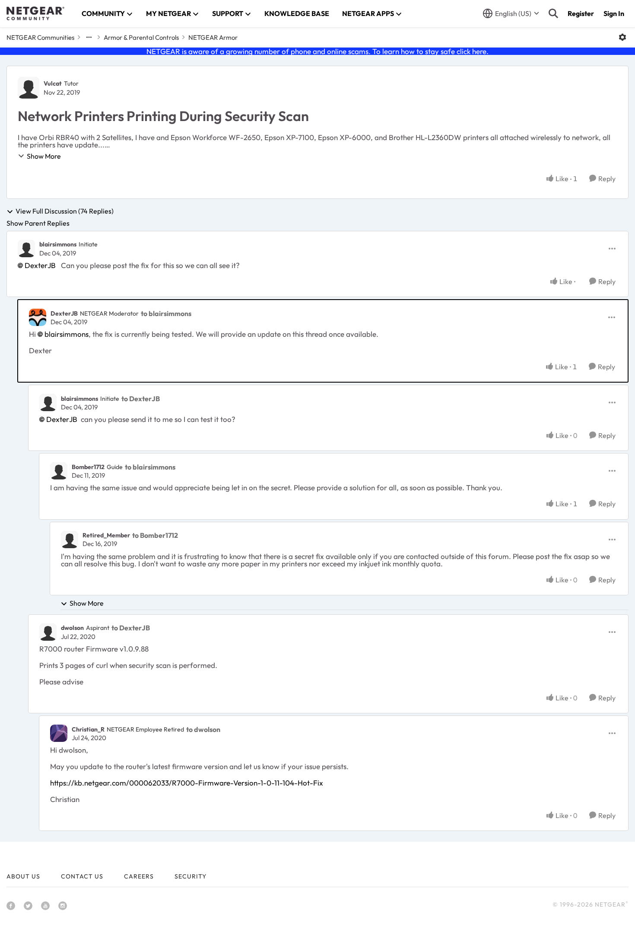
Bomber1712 (88, 467)
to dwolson (203, 729)
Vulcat (53, 83)
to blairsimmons (166, 313)
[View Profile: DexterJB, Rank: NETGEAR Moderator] (37, 317)
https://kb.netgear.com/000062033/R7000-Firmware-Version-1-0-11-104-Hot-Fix (186, 782)
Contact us (82, 876)
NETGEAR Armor (213, 37)
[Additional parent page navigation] (89, 37)
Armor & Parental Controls (141, 37)
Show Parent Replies (38, 223)
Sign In (613, 13)
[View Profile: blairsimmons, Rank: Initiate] (26, 248)
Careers (139, 876)
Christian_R (88, 729)
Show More (44, 156)
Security (190, 876)
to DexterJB (140, 398)
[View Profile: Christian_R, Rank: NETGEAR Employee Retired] (58, 733)
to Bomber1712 (155, 535)
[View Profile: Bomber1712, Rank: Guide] (58, 470)
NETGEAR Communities (40, 37)
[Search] (553, 13)
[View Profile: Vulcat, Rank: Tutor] (28, 88)
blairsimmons (57, 244)
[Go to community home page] (35, 13)
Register (581, 13)
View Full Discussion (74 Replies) (65, 211)
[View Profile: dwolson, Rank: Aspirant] (48, 632)
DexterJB (40, 265)
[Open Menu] (622, 37)
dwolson (72, 628)
